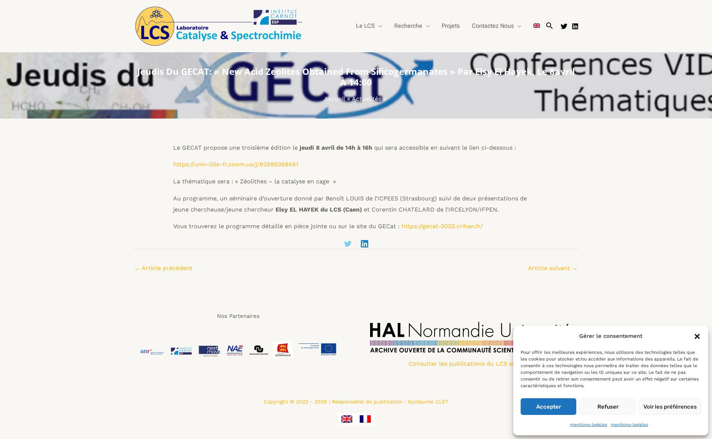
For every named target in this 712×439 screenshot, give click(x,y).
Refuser (608, 406)
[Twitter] (564, 26)
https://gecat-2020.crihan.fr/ (442, 226)
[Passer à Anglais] (536, 26)
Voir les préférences (670, 406)
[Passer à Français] (365, 419)
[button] (697, 336)
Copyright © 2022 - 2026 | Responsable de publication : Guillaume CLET (356, 402)
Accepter (548, 406)
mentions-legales (588, 424)
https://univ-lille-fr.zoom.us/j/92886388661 (235, 164)
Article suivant (553, 268)
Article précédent (163, 268)
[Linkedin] (575, 26)
